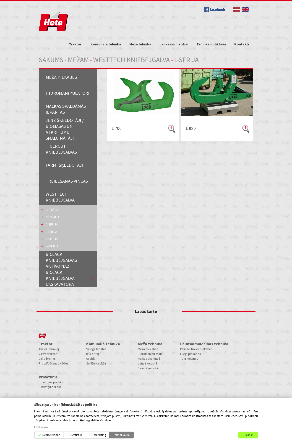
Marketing (100, 435)
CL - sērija (53, 210)
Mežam (78, 59)
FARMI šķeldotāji (64, 165)
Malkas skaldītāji (149, 358)
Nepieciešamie (51, 435)
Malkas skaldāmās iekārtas (66, 109)
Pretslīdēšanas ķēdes (53, 363)
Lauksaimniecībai (173, 44)
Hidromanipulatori (67, 93)
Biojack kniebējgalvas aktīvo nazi (61, 260)
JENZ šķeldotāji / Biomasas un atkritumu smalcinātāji (65, 129)
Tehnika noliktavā (211, 44)
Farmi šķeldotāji (148, 368)
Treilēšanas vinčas (67, 181)
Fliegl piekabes (190, 354)
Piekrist (248, 435)
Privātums (48, 377)
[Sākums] (53, 30)
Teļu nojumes (189, 358)
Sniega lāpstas (96, 349)
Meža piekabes (61, 77)
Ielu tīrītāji (92, 354)
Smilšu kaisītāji (96, 363)
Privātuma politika (51, 382)
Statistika (77, 435)
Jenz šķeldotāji (148, 363)
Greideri (91, 358)
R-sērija (52, 239)
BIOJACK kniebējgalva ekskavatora (60, 278)
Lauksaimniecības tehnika (204, 343)
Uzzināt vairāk (121, 435)
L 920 (191, 128)
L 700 (117, 128)
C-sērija (52, 224)
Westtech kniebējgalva (131, 59)
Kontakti (241, 44)
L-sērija (51, 232)
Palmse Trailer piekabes (196, 349)
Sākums (51, 59)
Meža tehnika (140, 44)
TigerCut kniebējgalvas (61, 149)
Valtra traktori (48, 354)
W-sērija (52, 246)
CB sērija (52, 217)
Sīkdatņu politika (50, 387)
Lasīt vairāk (41, 427)
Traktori (75, 44)
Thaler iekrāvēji (49, 349)
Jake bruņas (47, 358)
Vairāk (171, 129)
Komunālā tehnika (106, 44)
